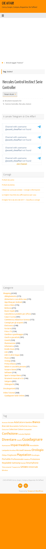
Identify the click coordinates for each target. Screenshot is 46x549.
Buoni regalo (9, 311)
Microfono (12, 450)
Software (8, 372)
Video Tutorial (9, 393)
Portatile (6, 459)
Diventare (9, 440)
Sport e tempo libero (12, 375)
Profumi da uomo (8, 180)
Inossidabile (34, 445)
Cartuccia (23, 426)
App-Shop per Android (13, 302)
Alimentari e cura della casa (15, 299)
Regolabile (7, 463)
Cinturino (5, 430)
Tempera (31, 491)
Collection (13, 429)
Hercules (22, 104)
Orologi (7, 361)
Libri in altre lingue (12, 355)
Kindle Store (9, 349)
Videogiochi (9, 384)
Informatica (9, 346)
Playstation (24, 455)
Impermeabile (20, 445)
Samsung (16, 463)
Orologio (38, 450)
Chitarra (34, 426)
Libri (6, 352)
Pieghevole (11, 455)
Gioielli (7, 340)
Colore (20, 429)
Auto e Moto (9, 305)
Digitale (27, 434)
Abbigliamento (10, 296)
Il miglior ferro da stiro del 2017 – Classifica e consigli (21, 200)
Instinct (28, 104)
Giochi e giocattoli (11, 337)
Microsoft (20, 450)
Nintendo (27, 450)
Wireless (5, 470)
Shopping (7, 293)
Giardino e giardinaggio (13, 334)
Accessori (5, 422)
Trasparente (16, 467)
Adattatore (19, 422)
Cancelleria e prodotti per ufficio (17, 314)
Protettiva (27, 459)
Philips (4, 455)
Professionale (17, 459)
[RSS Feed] (26, 486)
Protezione (35, 459)
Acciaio (11, 422)
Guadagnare (32, 439)
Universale (33, 467)
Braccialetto (14, 426)
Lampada (5, 450)
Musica (7, 358)
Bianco (36, 422)
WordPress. (39, 491)
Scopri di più (9, 94)
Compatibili (28, 430)
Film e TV (8, 331)
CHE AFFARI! (8, 3)
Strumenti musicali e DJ (13, 101)
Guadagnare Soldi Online (14, 396)
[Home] (2, 63)
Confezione (10, 434)
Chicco (30, 426)
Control (7, 104)
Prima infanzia (10, 364)
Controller (14, 104)
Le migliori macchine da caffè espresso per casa (19, 195)
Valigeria (8, 381)
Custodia (21, 434)
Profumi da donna (8, 185)
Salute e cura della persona (15, 367)
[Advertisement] (23, 39)
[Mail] (20, 486)
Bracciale (5, 426)
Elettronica (9, 326)
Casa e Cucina (9, 317)
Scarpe (23, 463)
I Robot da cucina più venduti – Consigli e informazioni (21, 190)
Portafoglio (35, 455)
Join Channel (21, 164)
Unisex (24, 466)
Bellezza (7, 308)
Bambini (28, 422)
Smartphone (32, 462)
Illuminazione (9, 343)
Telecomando (6, 467)
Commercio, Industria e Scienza (17, 320)
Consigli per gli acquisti (13, 323)
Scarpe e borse (10, 370)
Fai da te (7, 328)
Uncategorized (9, 388)
